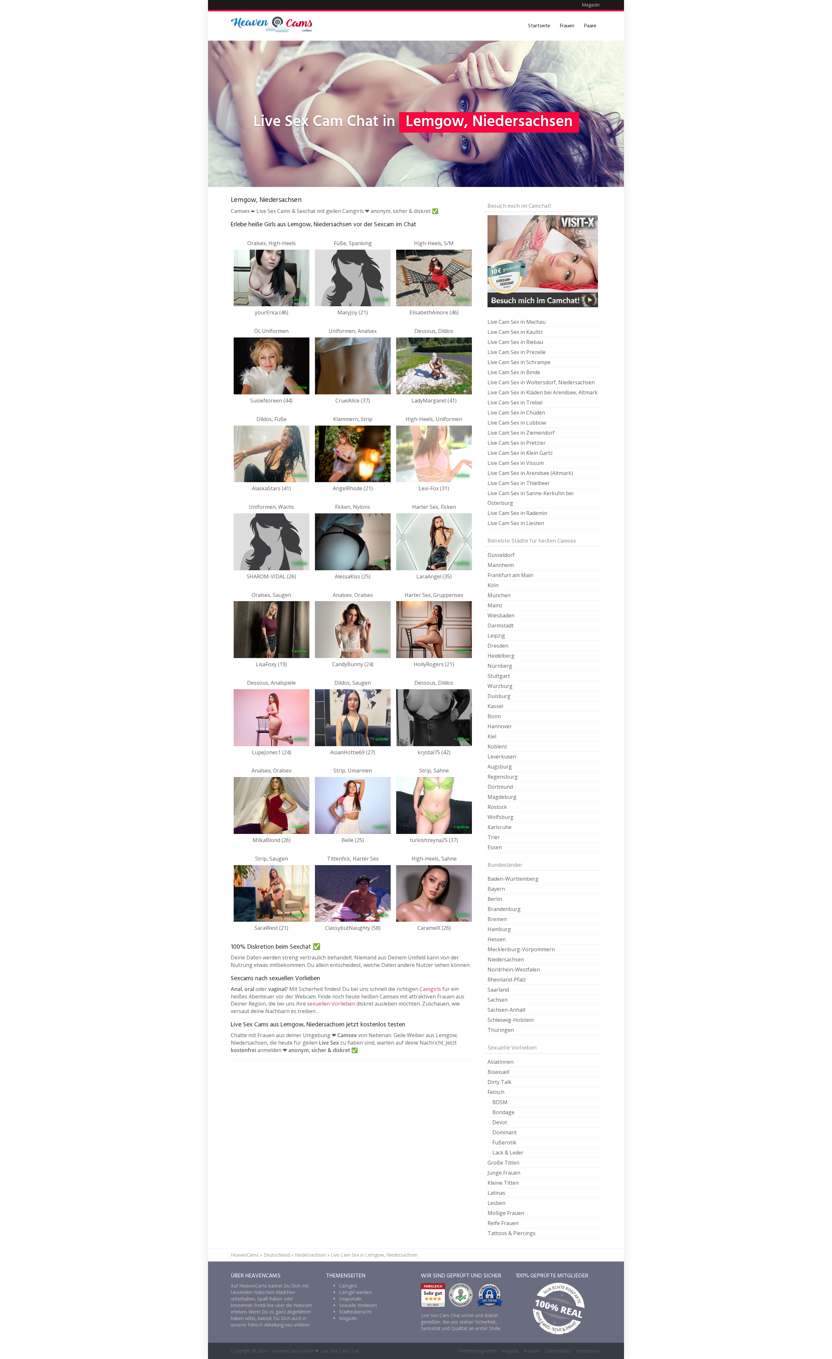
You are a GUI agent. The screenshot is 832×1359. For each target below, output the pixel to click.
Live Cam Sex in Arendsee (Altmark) (530, 473)
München (499, 595)
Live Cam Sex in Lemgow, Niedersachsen (374, 1255)
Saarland (498, 989)
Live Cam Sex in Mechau (517, 321)
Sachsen (498, 999)
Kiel (492, 736)
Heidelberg (501, 655)
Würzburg (500, 686)
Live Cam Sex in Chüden (516, 412)
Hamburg (499, 929)
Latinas (496, 1192)
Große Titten (503, 1162)
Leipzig (496, 635)
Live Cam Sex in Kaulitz (515, 332)
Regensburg (503, 776)
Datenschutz (558, 1351)
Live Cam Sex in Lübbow (517, 422)
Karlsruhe (500, 827)
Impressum (588, 1351)
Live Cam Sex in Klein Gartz (520, 452)
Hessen (497, 939)
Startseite (539, 26)
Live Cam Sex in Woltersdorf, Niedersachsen (541, 382)
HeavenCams (245, 1255)
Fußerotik (504, 1142)
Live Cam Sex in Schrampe (519, 362)
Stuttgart (499, 676)
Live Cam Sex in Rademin (517, 513)
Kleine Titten (503, 1182)
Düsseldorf (501, 555)
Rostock (497, 807)
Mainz (495, 605)
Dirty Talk (500, 1082)
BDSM (500, 1102)
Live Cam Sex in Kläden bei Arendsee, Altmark (543, 392)
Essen (495, 847)
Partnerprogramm (478, 1351)
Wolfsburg (501, 817)
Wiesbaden (501, 615)
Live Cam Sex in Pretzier (517, 442)
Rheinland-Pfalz (507, 979)
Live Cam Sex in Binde (514, 372)
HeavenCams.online (293, 1351)
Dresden (498, 645)
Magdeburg (502, 796)
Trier (494, 837)
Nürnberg (500, 665)
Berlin (495, 899)
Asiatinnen (501, 1061)
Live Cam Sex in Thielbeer (519, 483)
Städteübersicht (355, 1312)
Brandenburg (504, 909)
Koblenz (497, 746)
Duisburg (499, 696)
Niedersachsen (506, 959)
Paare (590, 26)
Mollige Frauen (506, 1213)
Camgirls (430, 989)
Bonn (494, 716)
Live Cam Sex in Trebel (515, 402)
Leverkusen (502, 756)
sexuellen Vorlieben (331, 1003)
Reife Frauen (503, 1223)
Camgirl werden (355, 1292)
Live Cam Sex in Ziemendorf (521, 432)
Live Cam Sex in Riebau (515, 342)
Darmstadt (501, 625)
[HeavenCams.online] (274, 26)
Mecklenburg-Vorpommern (521, 949)
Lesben (496, 1203)
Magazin (591, 5)
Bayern (496, 888)
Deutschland (277, 1255)
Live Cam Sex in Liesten (516, 523)
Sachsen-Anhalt (507, 1009)
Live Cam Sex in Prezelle (517, 352)
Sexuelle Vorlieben (358, 1305)
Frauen (567, 26)
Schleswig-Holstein (511, 1019)
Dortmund (500, 786)
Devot (499, 1122)
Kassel (495, 706)
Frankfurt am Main (510, 575)
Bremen (497, 919)
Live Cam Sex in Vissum (516, 463)
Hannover (500, 726)
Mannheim (501, 565)
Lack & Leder (508, 1152)
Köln (493, 585)
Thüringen (501, 1030)
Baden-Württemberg (513, 878)
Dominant (504, 1132)
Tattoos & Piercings (512, 1233)
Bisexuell (498, 1071)
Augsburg (500, 766)
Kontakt (532, 1351)
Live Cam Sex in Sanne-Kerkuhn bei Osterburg (530, 498)
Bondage (503, 1112)
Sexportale (350, 1299)
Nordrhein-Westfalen (514, 969)
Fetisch (496, 1092)
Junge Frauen (504, 1172)
